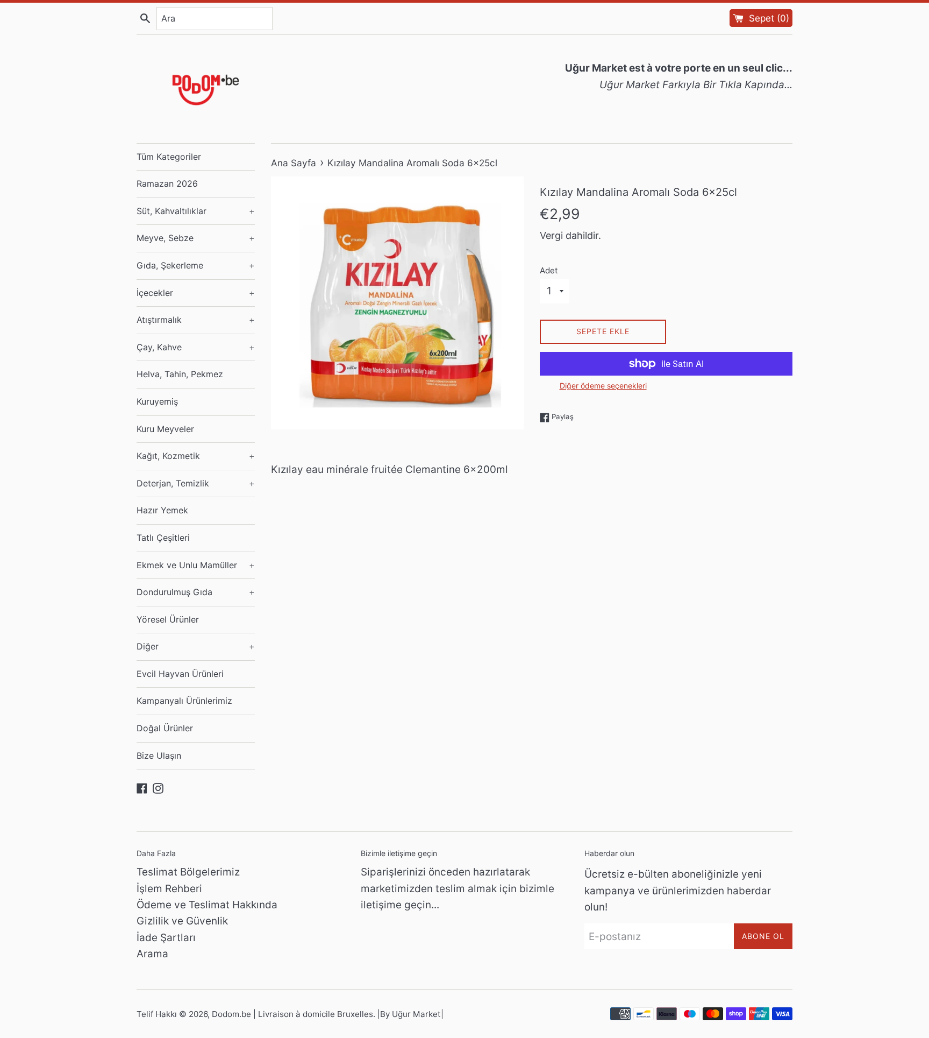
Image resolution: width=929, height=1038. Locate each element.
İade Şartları (166, 937)
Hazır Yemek (162, 510)
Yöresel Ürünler (168, 619)
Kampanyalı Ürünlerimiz (184, 700)
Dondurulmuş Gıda (196, 592)
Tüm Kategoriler (169, 156)
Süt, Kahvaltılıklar (196, 211)
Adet (549, 270)
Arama (152, 954)
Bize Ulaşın (159, 755)
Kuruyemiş (157, 401)
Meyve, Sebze (196, 237)
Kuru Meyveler (165, 428)
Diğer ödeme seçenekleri (603, 385)
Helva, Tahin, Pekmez (180, 374)
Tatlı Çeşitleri (163, 537)
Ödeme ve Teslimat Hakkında (207, 905)
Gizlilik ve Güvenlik (182, 921)
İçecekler (196, 292)
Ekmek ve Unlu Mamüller (196, 565)
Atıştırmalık (196, 319)
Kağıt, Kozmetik (196, 455)
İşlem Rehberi (169, 888)
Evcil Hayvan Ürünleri (180, 673)
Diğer (196, 646)
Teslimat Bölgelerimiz (188, 872)
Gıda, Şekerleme (196, 265)
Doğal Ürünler (165, 728)
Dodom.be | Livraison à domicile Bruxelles (292, 1014)
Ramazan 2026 (167, 183)
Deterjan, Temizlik (196, 483)
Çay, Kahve (196, 347)
